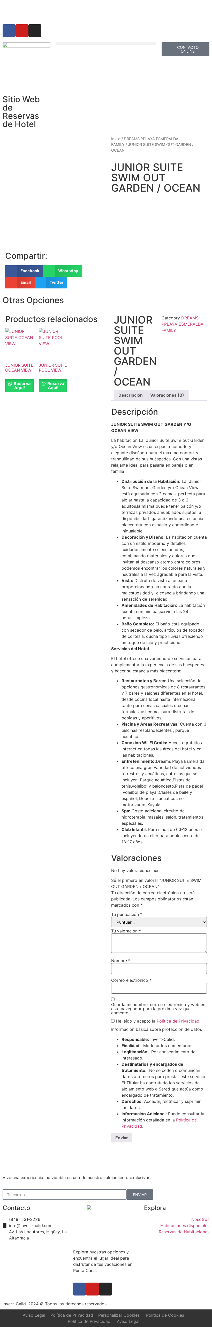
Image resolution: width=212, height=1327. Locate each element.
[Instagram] (34, 30)
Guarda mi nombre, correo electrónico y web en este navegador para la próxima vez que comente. (158, 1008)
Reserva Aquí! (22, 385)
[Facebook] (9, 30)
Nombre (120, 961)
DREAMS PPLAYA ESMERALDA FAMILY (182, 324)
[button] (106, 43)
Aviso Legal (34, 1315)
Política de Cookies (165, 1315)
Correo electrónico (131, 980)
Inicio (115, 139)
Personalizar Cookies (119, 1315)
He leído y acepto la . (157, 1021)
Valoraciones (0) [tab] (167, 395)
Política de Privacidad (178, 1021)
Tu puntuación (126, 914)
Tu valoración (126, 931)
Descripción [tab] (130, 395)
